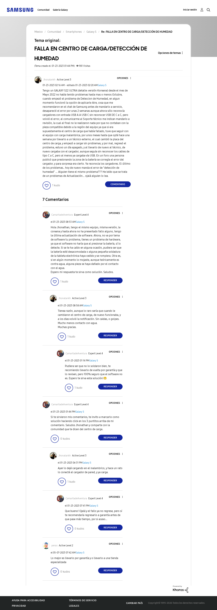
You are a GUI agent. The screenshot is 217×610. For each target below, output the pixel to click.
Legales (74, 605)
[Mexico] (20, 9)
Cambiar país (134, 603)
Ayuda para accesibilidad (28, 600)
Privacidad (19, 605)
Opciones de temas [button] (169, 53)
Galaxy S (102, 85)
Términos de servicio (83, 600)
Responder (110, 280)
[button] (125, 78)
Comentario (118, 184)
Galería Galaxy (60, 9)
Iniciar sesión (190, 9)
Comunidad (43, 9)
